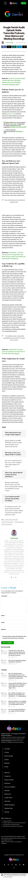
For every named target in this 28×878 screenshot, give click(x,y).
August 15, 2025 (12, 689)
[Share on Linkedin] (19, 47)
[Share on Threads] (24, 47)
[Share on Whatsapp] (14, 47)
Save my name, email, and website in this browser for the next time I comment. (14, 637)
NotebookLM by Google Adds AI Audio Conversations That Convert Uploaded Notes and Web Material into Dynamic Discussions (17, 653)
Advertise (7, 790)
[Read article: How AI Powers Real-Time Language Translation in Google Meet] (4, 662)
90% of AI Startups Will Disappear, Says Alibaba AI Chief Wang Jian (17, 710)
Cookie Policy (8, 797)
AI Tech (6, 759)
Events (6, 766)
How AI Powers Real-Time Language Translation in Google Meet (17, 661)
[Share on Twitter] (9, 47)
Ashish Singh (9, 42)
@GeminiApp (13, 124)
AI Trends (7, 749)
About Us (7, 772)
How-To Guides (8, 756)
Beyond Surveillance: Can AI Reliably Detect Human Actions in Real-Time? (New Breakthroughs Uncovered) (17, 702)
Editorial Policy (8, 808)
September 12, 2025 (13, 663)
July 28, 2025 (12, 713)
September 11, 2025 (13, 657)
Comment (4, 596)
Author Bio (7, 801)
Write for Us (7, 794)
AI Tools (6, 752)
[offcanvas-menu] (5, 3)
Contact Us (7, 776)
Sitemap (6, 812)
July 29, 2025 (12, 706)
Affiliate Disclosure (9, 804)
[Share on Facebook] (3, 47)
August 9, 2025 (12, 698)
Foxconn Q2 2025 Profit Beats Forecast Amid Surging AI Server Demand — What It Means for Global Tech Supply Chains (18, 685)
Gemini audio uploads (11, 519)
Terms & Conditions (9, 787)
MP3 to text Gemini (7, 524)
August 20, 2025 (13, 680)
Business (7, 763)
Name (3, 615)
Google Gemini (19, 522)
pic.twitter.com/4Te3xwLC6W (18, 127)
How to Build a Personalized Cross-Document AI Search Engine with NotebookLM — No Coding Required (17, 694)
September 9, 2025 (20, 42)
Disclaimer (7, 783)
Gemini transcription (7, 522)
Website (3, 629)
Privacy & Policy (8, 779)
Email (3, 622)
